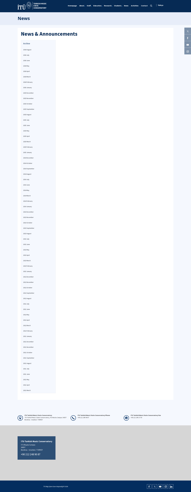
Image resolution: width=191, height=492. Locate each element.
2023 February (28, 266)
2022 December (28, 277)
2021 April (26, 385)
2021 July (26, 369)
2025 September (28, 109)
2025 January (27, 152)
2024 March (27, 196)
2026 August (27, 50)
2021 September (28, 358)
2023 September (28, 228)
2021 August (27, 363)
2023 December (28, 212)
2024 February (28, 201)
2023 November (28, 217)
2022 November (28, 282)
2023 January (27, 271)
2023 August (27, 234)
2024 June (26, 185)
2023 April (26, 255)
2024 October (27, 163)
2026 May (26, 66)
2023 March (27, 261)
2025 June (26, 125)
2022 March (27, 325)
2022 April (26, 320)
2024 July (26, 179)
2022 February (28, 331)
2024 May (26, 190)
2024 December (28, 158)
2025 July (26, 120)
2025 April (26, 136)
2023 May (26, 250)
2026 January (27, 88)
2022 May (26, 315)
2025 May (26, 131)
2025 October (27, 104)
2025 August (27, 115)
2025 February (28, 147)
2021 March (27, 390)
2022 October (27, 288)
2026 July (26, 55)
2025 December (28, 93)
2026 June (26, 60)
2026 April (26, 71)
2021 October (27, 352)
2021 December (28, 342)
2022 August (27, 298)
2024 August (27, 174)
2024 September (28, 169)
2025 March (27, 142)
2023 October (27, 223)
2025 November (28, 98)
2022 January (27, 336)
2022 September (28, 293)
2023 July (26, 239)
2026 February (28, 82)
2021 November (28, 347)
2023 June (26, 244)
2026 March (27, 77)
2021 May (26, 380)
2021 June (26, 374)
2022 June (26, 309)
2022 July (26, 304)
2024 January (27, 206)
